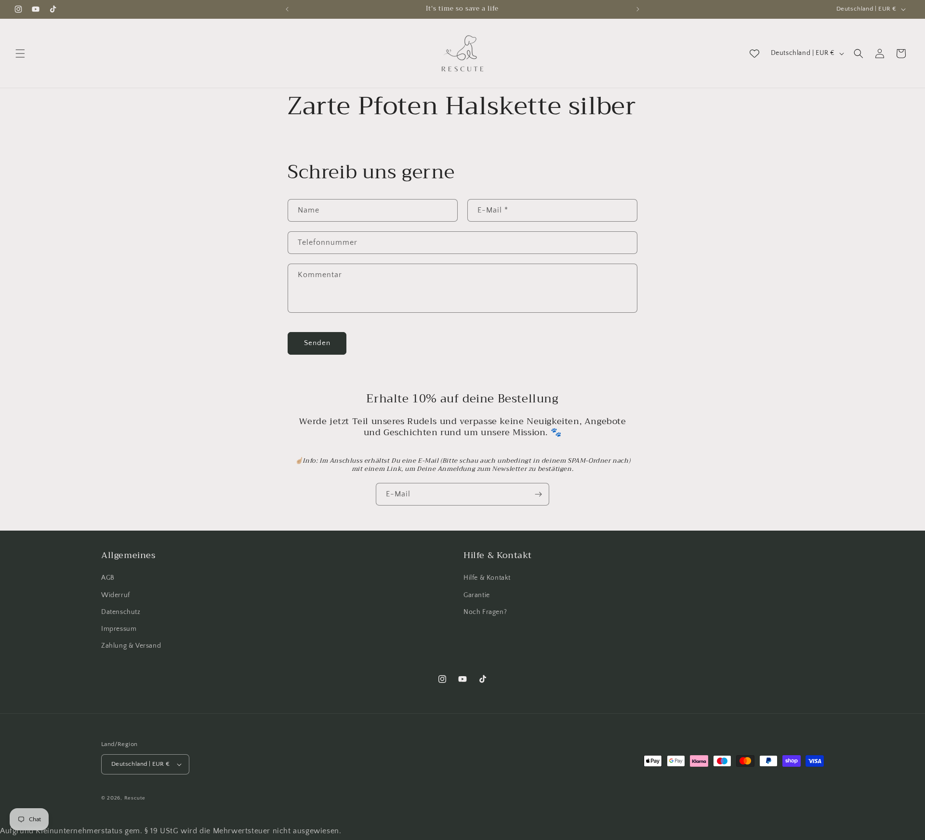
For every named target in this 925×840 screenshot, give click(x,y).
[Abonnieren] (538, 494)
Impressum (118, 629)
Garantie (476, 595)
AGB (108, 578)
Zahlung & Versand (131, 646)
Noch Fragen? (485, 612)
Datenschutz (121, 612)
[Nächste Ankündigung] (637, 9)
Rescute (134, 798)
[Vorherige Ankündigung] (287, 9)
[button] (20, 53)
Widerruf (115, 595)
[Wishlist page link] (754, 53)
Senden (317, 343)
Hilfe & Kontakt (487, 578)
